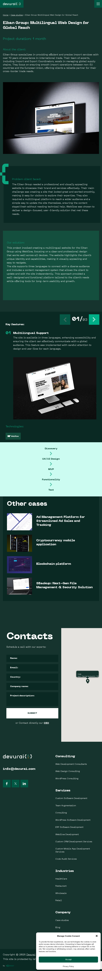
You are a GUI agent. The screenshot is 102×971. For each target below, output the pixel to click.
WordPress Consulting (66, 779)
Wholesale (61, 893)
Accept (68, 959)
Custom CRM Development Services (73, 842)
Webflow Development (67, 835)
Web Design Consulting (67, 771)
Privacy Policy (68, 966)
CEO (46, 723)
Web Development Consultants (71, 764)
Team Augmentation (65, 806)
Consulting (65, 756)
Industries (64, 871)
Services (62, 790)
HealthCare (61, 879)
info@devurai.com (19, 769)
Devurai (30, 955)
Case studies (62, 920)
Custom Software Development (71, 798)
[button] (94, 319)
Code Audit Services (66, 859)
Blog (57, 927)
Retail (58, 900)
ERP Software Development (69, 827)
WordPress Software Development (72, 820)
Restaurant (61, 886)
